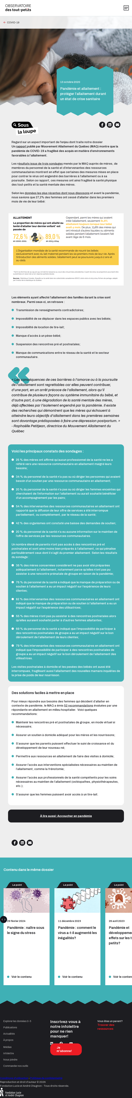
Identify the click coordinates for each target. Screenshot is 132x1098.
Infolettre (8, 1053)
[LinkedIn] (51, 1043)
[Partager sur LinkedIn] (110, 125)
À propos (8, 1040)
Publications (10, 1027)
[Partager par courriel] (117, 125)
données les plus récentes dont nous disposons (57, 193)
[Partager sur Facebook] (102, 125)
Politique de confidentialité (46, 1078)
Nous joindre (10, 1059)
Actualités (9, 1033)
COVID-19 (13, 22)
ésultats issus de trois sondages (40, 163)
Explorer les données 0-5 (17, 1021)
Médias (7, 1047)
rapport (21, 146)
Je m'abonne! (64, 1049)
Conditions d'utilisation (14, 1078)
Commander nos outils (15, 1066)
